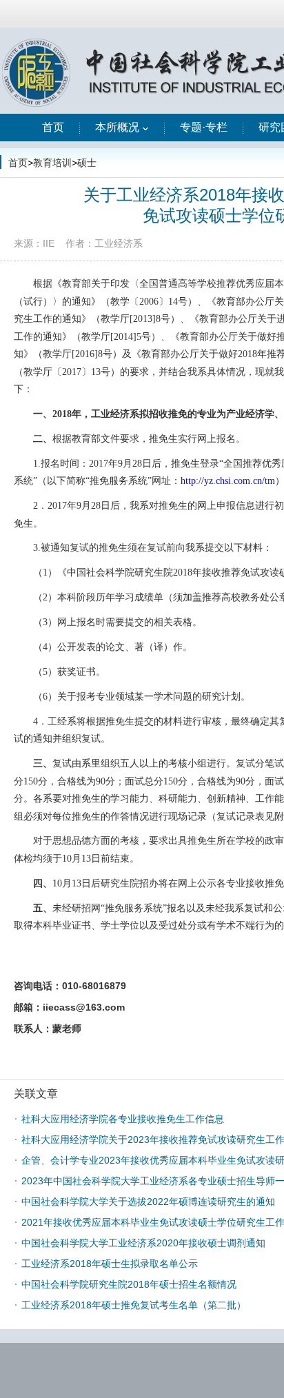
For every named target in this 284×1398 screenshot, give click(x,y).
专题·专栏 (203, 127)
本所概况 (117, 127)
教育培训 (52, 162)
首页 (53, 127)
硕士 (87, 162)
